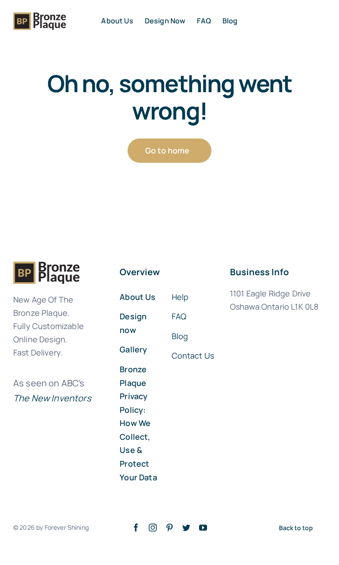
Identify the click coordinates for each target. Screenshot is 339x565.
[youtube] (203, 527)
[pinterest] (169, 527)
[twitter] (186, 527)
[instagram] (153, 527)
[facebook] (136, 527)
